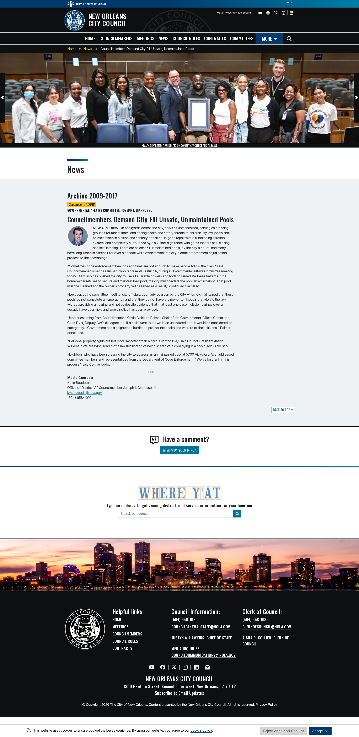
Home (71, 49)
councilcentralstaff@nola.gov (200, 627)
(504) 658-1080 (184, 619)
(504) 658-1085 (255, 619)
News (87, 49)
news (163, 38)
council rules (186, 38)
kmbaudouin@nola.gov (84, 393)
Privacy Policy (266, 704)
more (267, 38)
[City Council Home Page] (85, 629)
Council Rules (125, 641)
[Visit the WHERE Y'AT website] (179, 494)
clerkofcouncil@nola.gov (266, 627)
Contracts (122, 648)
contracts (215, 38)
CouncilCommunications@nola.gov (203, 655)
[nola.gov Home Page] (88, 3)
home (90, 38)
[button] (2, 98)
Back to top (282, 409)
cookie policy (201, 730)
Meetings (120, 627)
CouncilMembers (127, 634)
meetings (145, 38)
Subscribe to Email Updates (179, 692)
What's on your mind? (179, 450)
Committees (241, 38)
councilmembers (116, 38)
